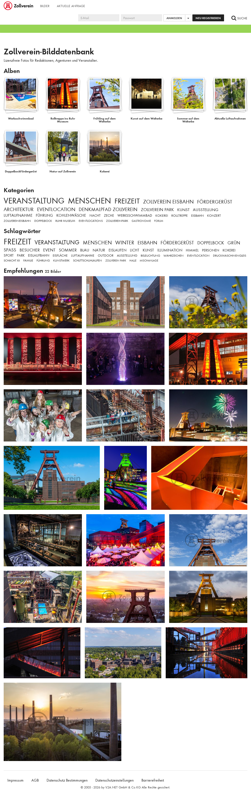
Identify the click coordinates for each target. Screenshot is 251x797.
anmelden (174, 18)
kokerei (161, 215)
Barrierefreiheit (152, 780)
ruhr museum (65, 221)
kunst (183, 209)
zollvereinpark (117, 221)
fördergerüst (214, 202)
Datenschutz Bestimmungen (67, 780)
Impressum (15, 780)
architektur (19, 209)
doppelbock (43, 221)
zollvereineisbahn (17, 221)
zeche (109, 215)
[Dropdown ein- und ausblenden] (188, 17)
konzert (214, 215)
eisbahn (197, 215)
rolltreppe (179, 215)
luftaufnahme (18, 215)
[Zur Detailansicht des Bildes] (43, 302)
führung (44, 215)
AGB (35, 780)
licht (134, 250)
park (21, 255)
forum (158, 221)
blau (84, 250)
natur (99, 250)
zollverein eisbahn (168, 202)
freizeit (127, 201)
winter (124, 242)
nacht (94, 215)
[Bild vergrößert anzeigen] (9, 282)
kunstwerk (61, 260)
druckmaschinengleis (229, 255)
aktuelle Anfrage (71, 6)
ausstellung (205, 209)
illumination (169, 250)
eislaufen (117, 250)
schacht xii (12, 260)
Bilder (45, 6)
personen (210, 250)
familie (28, 260)
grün (233, 242)
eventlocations (91, 221)
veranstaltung (34, 200)
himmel (192, 250)
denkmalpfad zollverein (108, 209)
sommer (68, 250)
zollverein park (157, 209)
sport (8, 255)
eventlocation (56, 209)
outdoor (105, 255)
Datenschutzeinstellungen (114, 780)
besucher (30, 250)
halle (132, 260)
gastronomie (141, 221)
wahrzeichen (173, 255)
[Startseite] (19, 6)
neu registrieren (208, 18)
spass (10, 249)
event (49, 250)
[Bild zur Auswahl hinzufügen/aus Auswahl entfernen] (76, 282)
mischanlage (149, 260)
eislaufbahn (38, 255)
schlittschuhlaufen (87, 260)
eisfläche (60, 255)
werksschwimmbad (134, 215)
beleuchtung (150, 255)
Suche (241, 18)
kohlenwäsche (71, 215)
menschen (89, 200)
